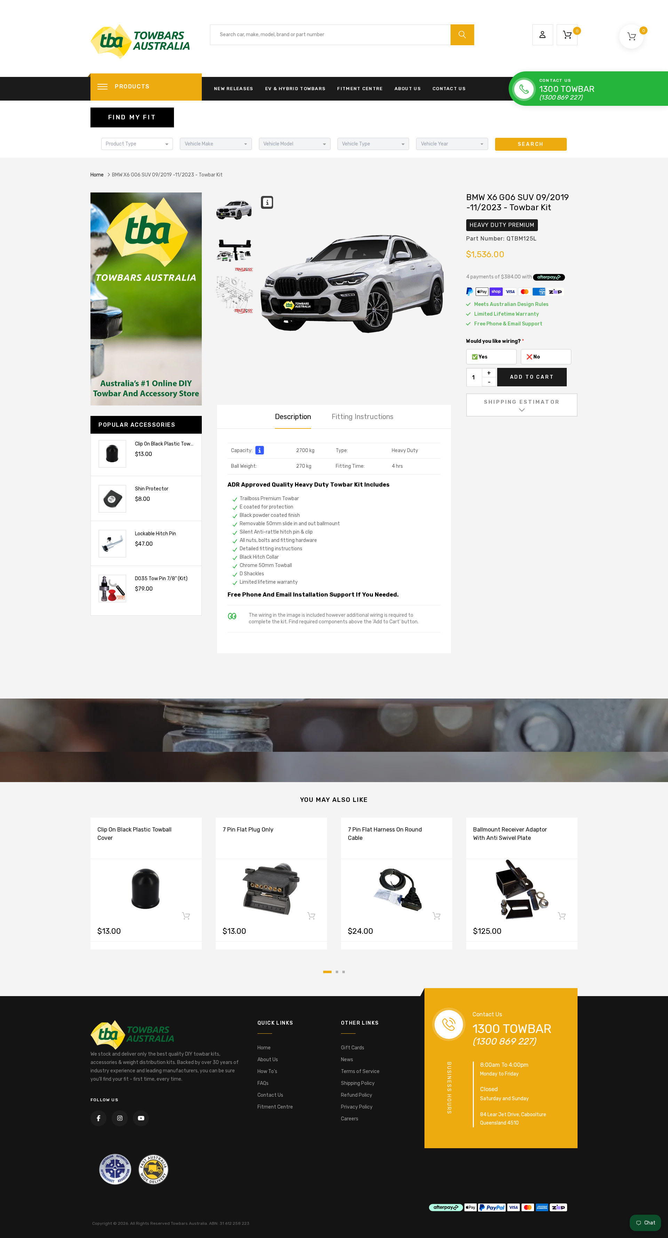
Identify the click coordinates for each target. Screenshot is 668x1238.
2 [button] (337, 972)
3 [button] (343, 972)
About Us (408, 88)
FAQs (263, 1083)
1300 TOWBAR (567, 89)
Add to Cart (532, 377)
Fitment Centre (360, 88)
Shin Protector (151, 489)
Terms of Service (360, 1071)
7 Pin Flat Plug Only (248, 829)
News (347, 1060)
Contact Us (449, 88)
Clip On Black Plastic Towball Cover (173, 444)
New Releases (234, 88)
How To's (267, 1071)
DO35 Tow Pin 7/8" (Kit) (161, 579)
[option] (354, 289)
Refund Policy (356, 1095)
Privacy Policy (357, 1107)
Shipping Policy (358, 1083)
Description (293, 416)
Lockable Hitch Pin (155, 534)
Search (531, 144)
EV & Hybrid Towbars (295, 88)
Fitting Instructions (362, 416)
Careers (349, 1119)
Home (97, 175)
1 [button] (327, 972)
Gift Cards (352, 1048)
